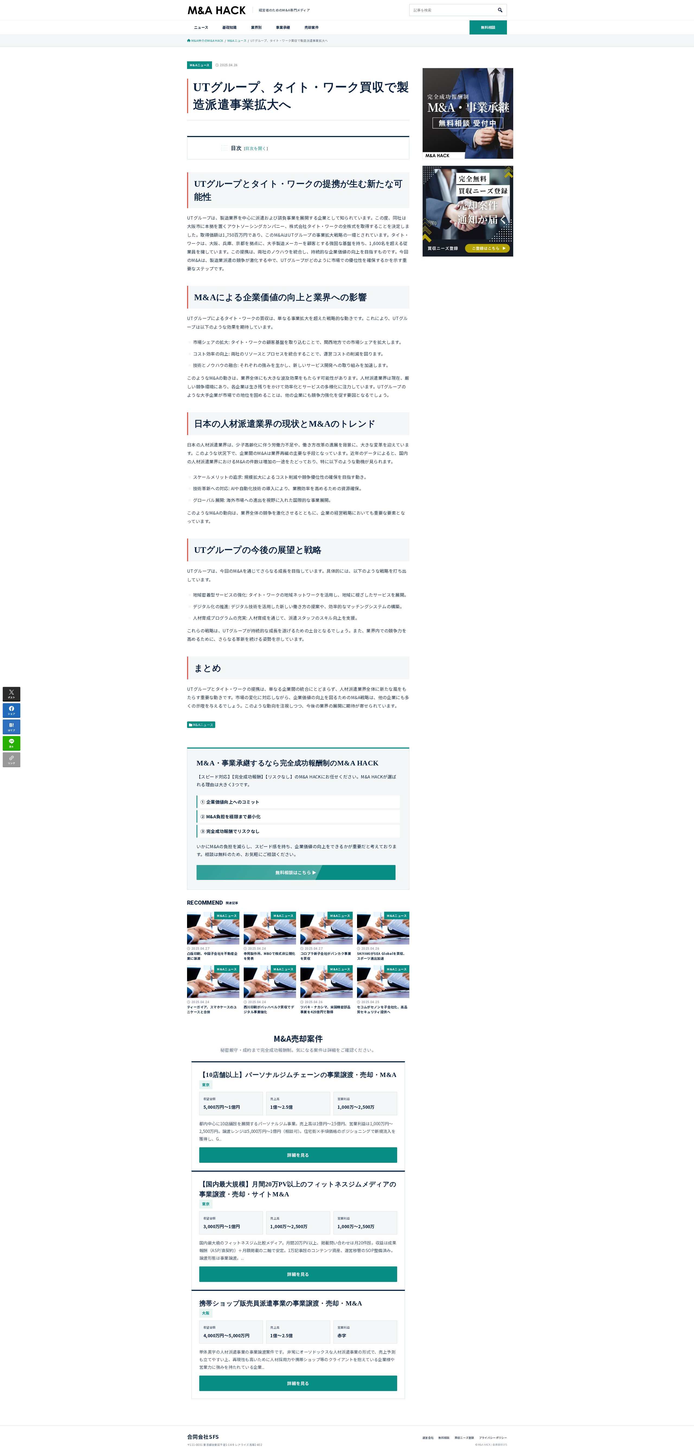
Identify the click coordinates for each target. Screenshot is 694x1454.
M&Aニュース (199, 65)
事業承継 (283, 27)
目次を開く (255, 148)
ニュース (201, 27)
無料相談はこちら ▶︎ (295, 872)
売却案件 (311, 27)
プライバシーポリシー (493, 1438)
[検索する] (500, 10)
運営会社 (427, 1438)
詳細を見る (298, 1155)
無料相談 (488, 27)
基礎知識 (229, 27)
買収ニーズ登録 (464, 1438)
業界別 (256, 27)
